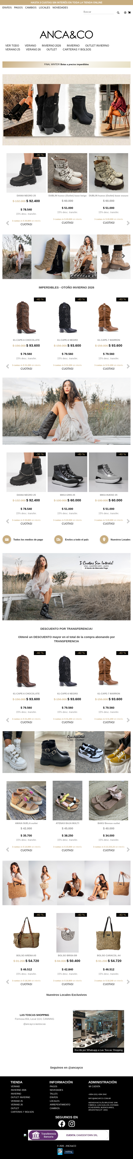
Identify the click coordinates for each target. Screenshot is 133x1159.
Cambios (30, 7)
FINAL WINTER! (66, 64)
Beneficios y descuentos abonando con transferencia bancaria (66, 2)
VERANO (30, 45)
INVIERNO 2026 (51, 45)
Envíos (7, 7)
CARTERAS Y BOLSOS (77, 49)
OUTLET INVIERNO (97, 45)
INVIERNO (73, 45)
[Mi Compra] (128, 12)
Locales (44, 7)
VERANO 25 (12, 49)
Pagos (18, 7)
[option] (25, 189)
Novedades (60, 7)
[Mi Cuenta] (124, 12)
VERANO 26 (33, 49)
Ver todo (12, 45)
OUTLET (52, 49)
